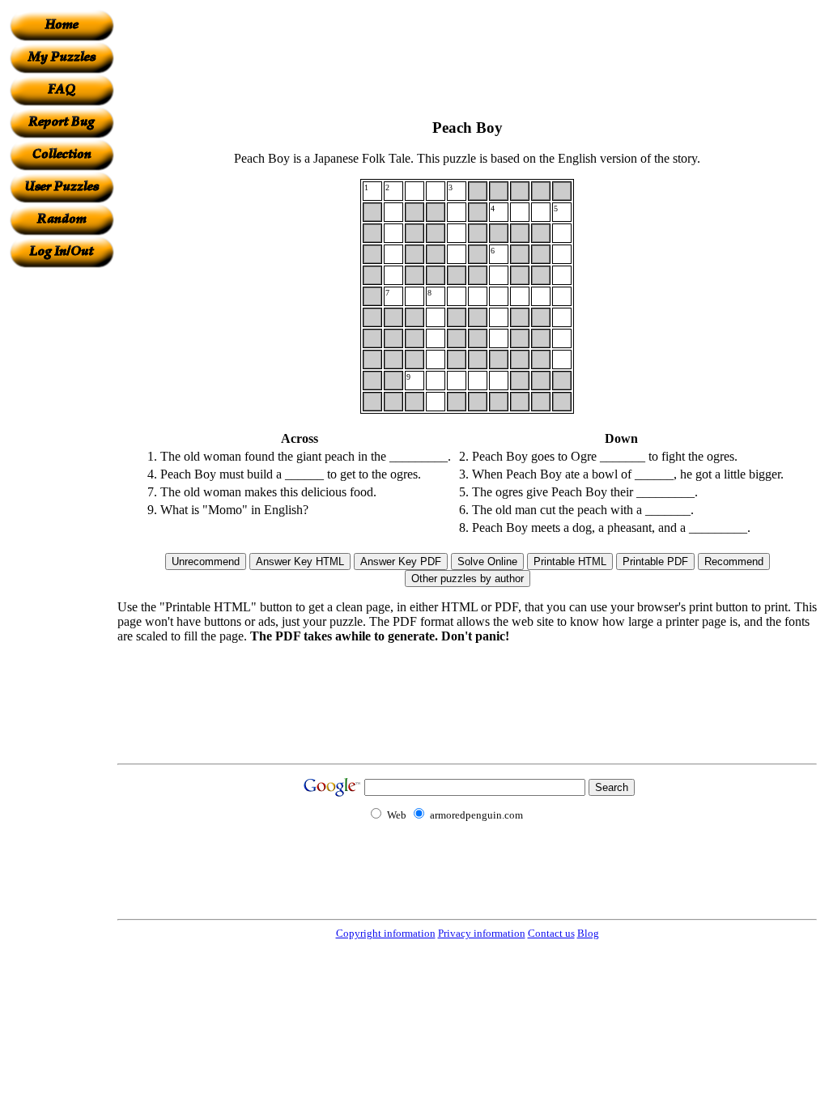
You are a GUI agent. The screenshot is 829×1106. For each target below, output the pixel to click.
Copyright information (386, 933)
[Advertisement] (61, 511)
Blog (588, 933)
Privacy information (481, 933)
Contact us (551, 933)
